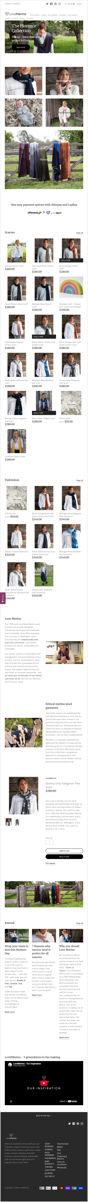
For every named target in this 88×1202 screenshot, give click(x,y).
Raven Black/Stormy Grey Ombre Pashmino (43, 553)
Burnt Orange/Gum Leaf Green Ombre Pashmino (43, 514)
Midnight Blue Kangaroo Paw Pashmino (70, 514)
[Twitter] (47, 4)
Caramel (13, 983)
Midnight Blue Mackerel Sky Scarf (42, 381)
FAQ (59, 1150)
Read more (10, 1012)
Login (8, 3)
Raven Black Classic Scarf (16, 304)
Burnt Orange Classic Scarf (68, 267)
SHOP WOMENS (49, 1145)
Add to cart (64, 850)
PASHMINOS (50, 1158)
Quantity (49, 838)
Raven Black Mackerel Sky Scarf (16, 381)
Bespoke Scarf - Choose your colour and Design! (70, 305)
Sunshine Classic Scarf (15, 456)
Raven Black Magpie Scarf (43, 418)
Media (60, 1147)
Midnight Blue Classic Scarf (41, 305)
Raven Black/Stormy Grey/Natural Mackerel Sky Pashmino (17, 592)
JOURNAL (49, 1173)
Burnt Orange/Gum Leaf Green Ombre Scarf (70, 343)
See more (21, 47)
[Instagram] (59, 4)
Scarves (10, 232)
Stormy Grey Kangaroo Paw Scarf (69, 381)
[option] (44, 36)
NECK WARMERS (49, 1153)
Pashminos (12, 480)
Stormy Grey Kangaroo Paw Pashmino (42, 591)
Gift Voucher (65, 418)
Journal (9, 923)
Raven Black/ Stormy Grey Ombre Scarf (43, 343)
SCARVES (49, 1149)
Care (59, 1153)
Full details (50, 863)
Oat (10, 986)
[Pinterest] (55, 4)
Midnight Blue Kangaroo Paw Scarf (16, 419)
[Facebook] (51, 4)
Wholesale (61, 1167)
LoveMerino (51, 778)
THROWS (49, 1167)
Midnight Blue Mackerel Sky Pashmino (70, 553)
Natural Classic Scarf (14, 266)
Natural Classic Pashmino (16, 551)
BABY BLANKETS (49, 1162)
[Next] (79, 37)
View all (79, 233)
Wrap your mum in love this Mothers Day (16, 950)
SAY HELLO (50, 1176)
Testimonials (63, 1143)
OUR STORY (50, 1170)
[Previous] (9, 37)
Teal (20, 983)
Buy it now (64, 856)
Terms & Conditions (62, 1163)
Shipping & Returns (62, 1157)
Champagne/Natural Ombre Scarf (14, 343)
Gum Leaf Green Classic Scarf (42, 267)
